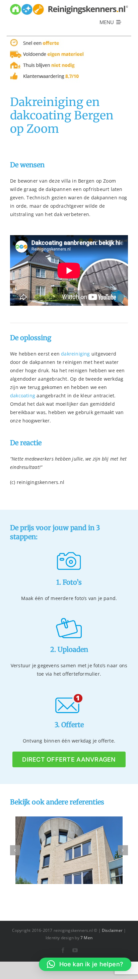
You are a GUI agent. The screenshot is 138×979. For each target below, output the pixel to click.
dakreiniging (75, 354)
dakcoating (22, 395)
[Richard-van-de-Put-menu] (69, 6)
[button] (85, 964)
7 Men (86, 938)
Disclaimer (112, 930)
